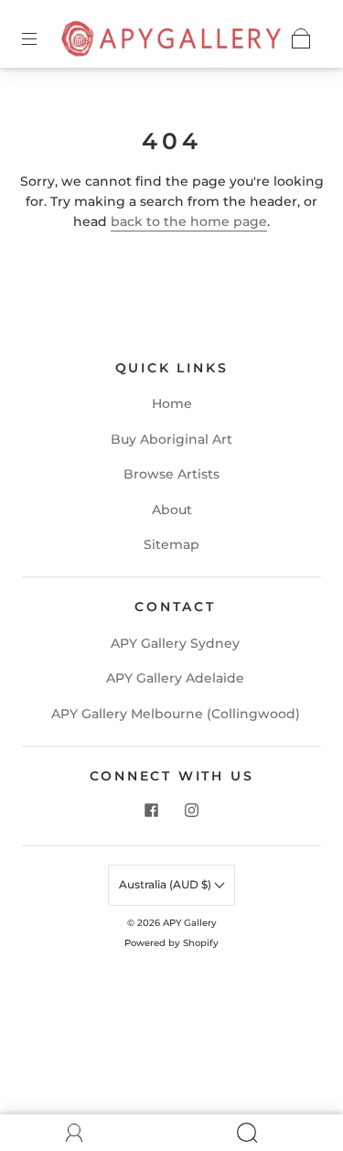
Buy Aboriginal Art (171, 439)
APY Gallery (190, 923)
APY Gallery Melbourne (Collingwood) (175, 713)
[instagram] (192, 811)
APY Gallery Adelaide (175, 678)
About (172, 509)
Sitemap (171, 544)
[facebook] (152, 811)
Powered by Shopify (171, 943)
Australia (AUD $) (166, 884)
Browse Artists (171, 474)
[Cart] (301, 38)
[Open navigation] (42, 38)
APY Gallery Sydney (175, 643)
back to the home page (189, 221)
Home (172, 403)
